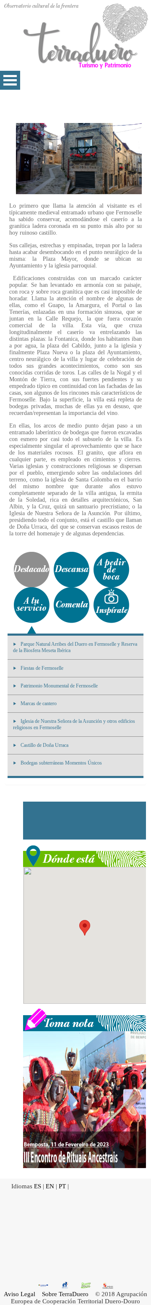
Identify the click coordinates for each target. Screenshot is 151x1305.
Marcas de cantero (39, 703)
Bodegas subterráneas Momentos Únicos (61, 763)
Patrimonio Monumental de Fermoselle (59, 686)
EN (50, 1186)
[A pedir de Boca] (111, 570)
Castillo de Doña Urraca (44, 745)
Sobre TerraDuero (65, 1294)
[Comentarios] (71, 605)
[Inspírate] (111, 605)
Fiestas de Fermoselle (42, 668)
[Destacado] (32, 570)
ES (37, 1186)
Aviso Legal (19, 1294)
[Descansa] (71, 570)
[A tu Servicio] (32, 605)
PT (62, 1186)
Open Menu (10, 80)
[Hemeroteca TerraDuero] (84, 1019)
